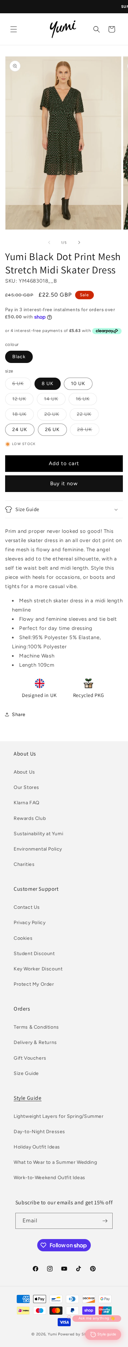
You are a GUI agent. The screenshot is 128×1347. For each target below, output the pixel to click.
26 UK (52, 429)
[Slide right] (79, 242)
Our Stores (26, 787)
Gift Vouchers (30, 1058)
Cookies (23, 938)
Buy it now (64, 483)
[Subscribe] (104, 1221)
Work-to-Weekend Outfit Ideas (49, 1177)
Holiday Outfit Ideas (37, 1147)
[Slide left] (49, 242)
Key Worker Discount (38, 969)
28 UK (88, 431)
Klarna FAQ (27, 803)
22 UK (88, 416)
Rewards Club (30, 818)
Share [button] (19, 714)
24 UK (19, 429)
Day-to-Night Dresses (39, 1132)
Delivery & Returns (35, 1042)
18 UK (23, 416)
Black (19, 357)
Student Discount (34, 953)
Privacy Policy (29, 922)
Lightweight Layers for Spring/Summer (59, 1116)
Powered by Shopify (77, 1334)
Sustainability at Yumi (38, 834)
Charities (24, 864)
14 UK (55, 400)
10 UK (78, 383)
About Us (24, 772)
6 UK (21, 385)
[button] (13, 29)
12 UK (22, 400)
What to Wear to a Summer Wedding (55, 1162)
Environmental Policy (38, 849)
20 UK (55, 416)
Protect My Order (34, 984)
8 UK (48, 383)
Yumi (52, 1334)
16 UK (86, 400)
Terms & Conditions (36, 1027)
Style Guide (28, 1098)
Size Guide (26, 1073)
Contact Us (27, 907)
